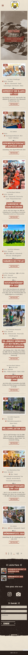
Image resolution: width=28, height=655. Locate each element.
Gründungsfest (16, 255)
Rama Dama (13, 423)
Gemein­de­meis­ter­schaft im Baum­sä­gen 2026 (14, 144)
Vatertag (14, 277)
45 (17, 553)
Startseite (9, 39)
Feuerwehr (19, 196)
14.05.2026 (21, 273)
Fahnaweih (12, 196)
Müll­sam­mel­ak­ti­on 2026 (14, 428)
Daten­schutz (14, 637)
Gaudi (19, 83)
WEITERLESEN (14, 104)
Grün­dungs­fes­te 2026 (14, 533)
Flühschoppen (11, 371)
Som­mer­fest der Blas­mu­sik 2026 (14, 92)
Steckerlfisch (16, 478)
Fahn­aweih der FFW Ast (13, 261)
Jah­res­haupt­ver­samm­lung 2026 (14, 487)
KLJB (22, 371)
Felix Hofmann (14, 249)
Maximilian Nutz (15, 470)
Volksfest (16, 138)
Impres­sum (14, 635)
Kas (22, 476)
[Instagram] (10, 594)
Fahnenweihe (12, 333)
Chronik (10, 81)
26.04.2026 (14, 367)
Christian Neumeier (15, 329)
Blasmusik (13, 83)
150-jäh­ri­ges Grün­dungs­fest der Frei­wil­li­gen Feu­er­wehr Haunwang (14, 344)
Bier (8, 83)
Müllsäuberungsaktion (14, 421)
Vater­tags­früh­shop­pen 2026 (13, 284)
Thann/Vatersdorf (15, 198)
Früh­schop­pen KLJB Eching (14, 378)
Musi (21, 85)
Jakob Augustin (15, 417)
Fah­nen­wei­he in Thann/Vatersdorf (14, 205)
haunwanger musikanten (11, 85)
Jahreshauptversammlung (12, 476)
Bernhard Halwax (14, 192)
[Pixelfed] (18, 594)
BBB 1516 (12, 253)
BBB (7, 253)
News (5, 133)
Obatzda (8, 478)
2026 (5, 81)
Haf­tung (14, 640)
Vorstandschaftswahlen (13, 480)
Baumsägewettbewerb (12, 135)
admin (15, 131)
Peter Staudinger (15, 79)
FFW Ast (8, 255)
